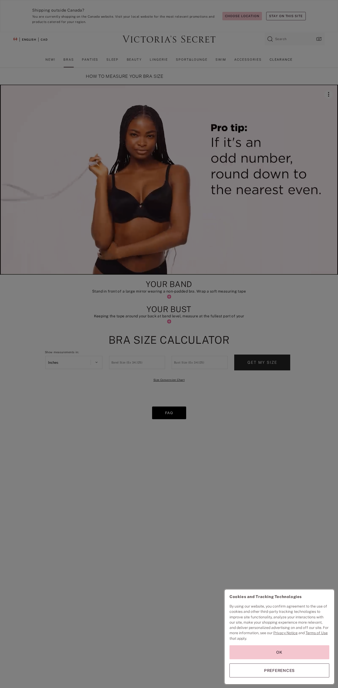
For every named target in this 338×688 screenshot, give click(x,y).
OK (279, 652)
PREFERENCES (279, 670)
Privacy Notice (285, 633)
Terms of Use (317, 633)
